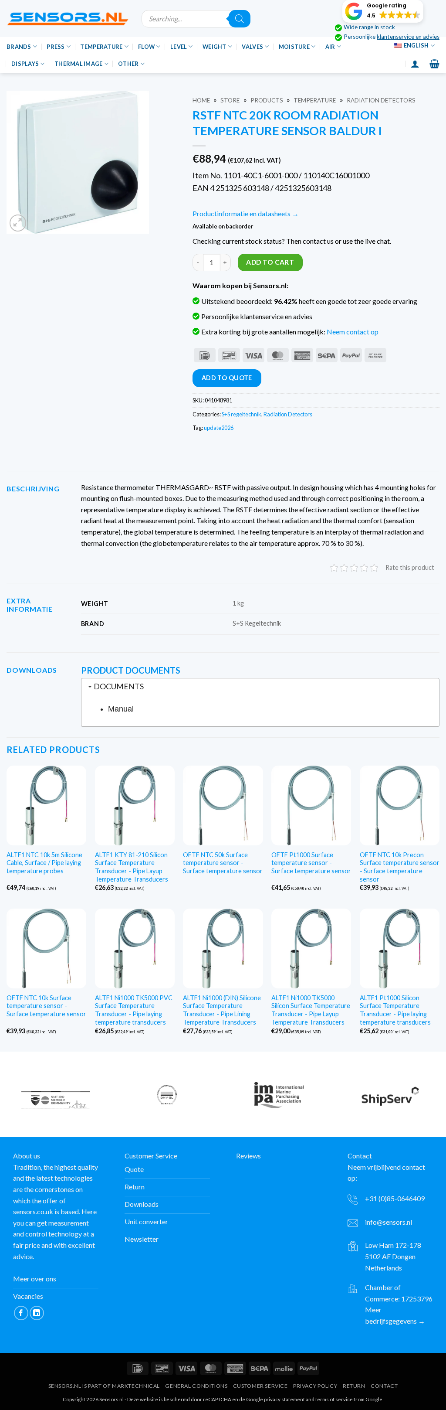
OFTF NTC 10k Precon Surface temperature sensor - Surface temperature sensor (399, 867)
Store (230, 100)
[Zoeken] (239, 18)
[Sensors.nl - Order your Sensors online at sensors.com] (67, 18)
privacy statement (284, 1399)
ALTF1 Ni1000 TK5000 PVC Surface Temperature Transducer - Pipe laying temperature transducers (133, 1010)
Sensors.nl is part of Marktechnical (104, 1386)
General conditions (196, 1386)
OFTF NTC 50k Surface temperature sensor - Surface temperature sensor (223, 863)
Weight (214, 46)
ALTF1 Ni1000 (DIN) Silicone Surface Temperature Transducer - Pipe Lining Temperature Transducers (222, 1010)
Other (128, 63)
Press (55, 46)
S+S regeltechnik (241, 414)
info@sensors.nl (388, 1221)
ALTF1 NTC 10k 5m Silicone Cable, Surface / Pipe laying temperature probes (44, 863)
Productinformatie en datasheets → (246, 213)
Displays (25, 63)
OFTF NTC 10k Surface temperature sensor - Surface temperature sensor (46, 1006)
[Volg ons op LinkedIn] (37, 1313)
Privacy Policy (315, 1386)
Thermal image (78, 63)
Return (354, 1386)
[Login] (415, 63)
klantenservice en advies (408, 36)
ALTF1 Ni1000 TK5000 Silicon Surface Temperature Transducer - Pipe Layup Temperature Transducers (310, 1010)
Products (266, 100)
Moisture (294, 46)
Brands (19, 46)
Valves (252, 46)
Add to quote (227, 377)
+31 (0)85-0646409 (395, 1198)
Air (330, 46)
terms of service (334, 1399)
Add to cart (270, 262)
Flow (146, 46)
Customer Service (260, 1386)
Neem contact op (352, 331)
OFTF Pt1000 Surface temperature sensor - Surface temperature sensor (311, 863)
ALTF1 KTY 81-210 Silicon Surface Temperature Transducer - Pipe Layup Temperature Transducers (131, 867)
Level (178, 46)
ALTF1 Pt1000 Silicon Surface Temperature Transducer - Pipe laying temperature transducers (395, 1010)
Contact (384, 1386)
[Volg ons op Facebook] (21, 1313)
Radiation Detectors (381, 100)
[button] (382, 11)
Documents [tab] (119, 686)
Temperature (101, 46)
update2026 (218, 427)
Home (201, 100)
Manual (121, 709)
